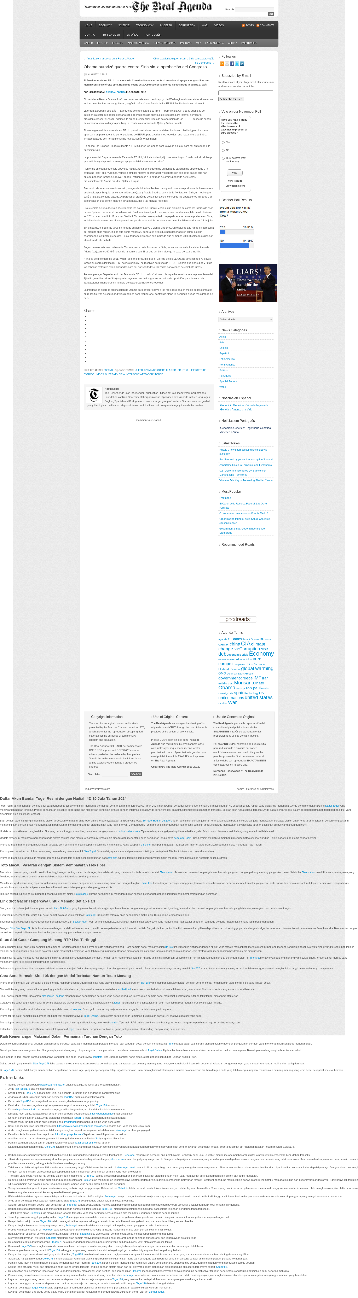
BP (262, 639)
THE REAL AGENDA (116, 92)
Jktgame (137, 1271)
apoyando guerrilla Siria (160, 370)
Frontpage (225, 498)
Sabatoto (123, 1188)
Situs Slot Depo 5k (20, 928)
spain (239, 692)
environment (224, 659)
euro (257, 658)
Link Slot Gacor (62, 908)
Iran (265, 678)
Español (132, 34)
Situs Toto (147, 883)
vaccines (222, 703)
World (88, 43)
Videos (219, 25)
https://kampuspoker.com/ (69, 1134)
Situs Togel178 (41, 1063)
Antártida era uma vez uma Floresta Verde (109, 58)
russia (264, 688)
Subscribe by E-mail (236, 75)
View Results (235, 181)
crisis (264, 649)
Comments (267, 25)
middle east (225, 683)
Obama (226, 687)
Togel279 (57, 1242)
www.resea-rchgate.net (52, 1084)
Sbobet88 (221, 1266)
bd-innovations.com (129, 831)
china (235, 644)
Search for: (94, 774)
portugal (241, 688)
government (229, 678)
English (102, 43)
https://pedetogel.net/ (102, 1113)
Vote (234, 172)
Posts (250, 25)
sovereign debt (225, 693)
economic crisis (238, 654)
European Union (242, 664)
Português (153, 34)
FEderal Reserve (229, 669)
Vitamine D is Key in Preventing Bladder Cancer (246, 480)
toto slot (112, 857)
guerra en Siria (115, 374)
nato (260, 683)
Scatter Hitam (80, 921)
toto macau (82, 894)
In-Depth (166, 25)
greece (246, 678)
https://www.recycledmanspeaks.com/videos (81, 1126)
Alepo (139, 370)
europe (224, 663)
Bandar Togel (156, 1291)
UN (261, 693)
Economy (105, 25)
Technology (145, 25)
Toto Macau (166, 872)
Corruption (187, 25)
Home (88, 25)
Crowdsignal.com (235, 186)
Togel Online (91, 1016)
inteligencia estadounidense (144, 374)
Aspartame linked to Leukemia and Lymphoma (245, 465)
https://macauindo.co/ (28, 1109)
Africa (232, 43)
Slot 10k (145, 982)
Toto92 (90, 1175)
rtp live (169, 947)
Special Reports (164, 43)
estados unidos (241, 659)
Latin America (214, 43)
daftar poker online (85, 1142)
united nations (231, 697)
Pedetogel (70, 1122)
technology (251, 693)
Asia (198, 43)
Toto (171, 1043)
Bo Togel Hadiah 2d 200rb (157, 820)
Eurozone (259, 664)
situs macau (117, 1159)
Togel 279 (30, 1093)
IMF (257, 677)
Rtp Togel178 (22, 1088)
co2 (236, 649)
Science (123, 25)
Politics (185, 43)
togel (117, 1002)
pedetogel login (182, 838)
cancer (223, 644)
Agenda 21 (224, 639)
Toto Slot (255, 957)
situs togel (121, 1130)
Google (249, 673)
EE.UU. (186, 370)
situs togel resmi (126, 1167)
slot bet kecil (125, 989)
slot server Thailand (53, 996)
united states (259, 697)
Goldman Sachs (236, 673)
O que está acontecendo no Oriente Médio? (243, 513)
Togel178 (8, 1070)
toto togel (91, 915)
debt (223, 654)
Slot (97, 1138)
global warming (257, 668)
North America (138, 43)
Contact (91, 34)
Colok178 (50, 1146)
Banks (236, 639)
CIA (179, 370)
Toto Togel (90, 851)
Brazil (268, 639)
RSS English (111, 34)
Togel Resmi (39, 1287)
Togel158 (69, 1097)
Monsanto (245, 682)
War (205, 25)
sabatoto (97, 1057)
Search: (230, 9)
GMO (222, 673)
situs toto (146, 844)
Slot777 (195, 968)
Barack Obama (250, 639)
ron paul (253, 688)
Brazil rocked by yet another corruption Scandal (246, 459)
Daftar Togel (332, 805)
